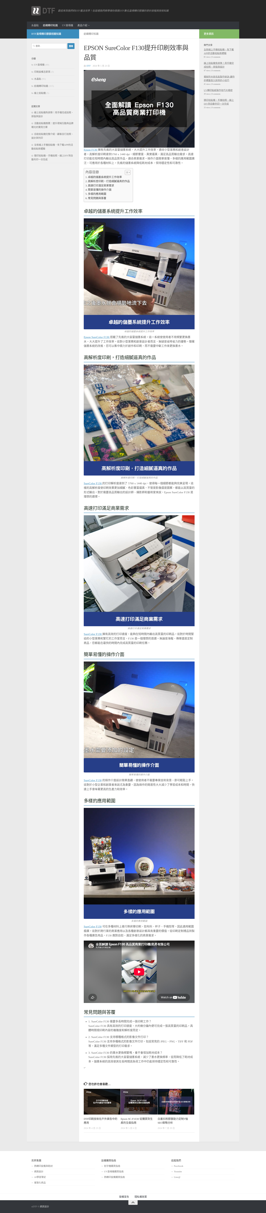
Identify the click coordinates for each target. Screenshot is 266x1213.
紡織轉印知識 (50, 25)
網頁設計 (38, 1171)
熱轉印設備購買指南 (114, 1177)
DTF (89, 66)
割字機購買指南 (112, 1166)
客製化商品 (40, 1182)
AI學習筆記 (40, 1177)
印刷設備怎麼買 (42, 72)
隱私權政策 (141, 1196)
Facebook (178, 1166)
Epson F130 (91, 149)
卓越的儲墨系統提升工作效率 (105, 177)
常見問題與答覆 (97, 198)
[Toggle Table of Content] (126, 172)
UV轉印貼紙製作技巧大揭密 (218, 90)
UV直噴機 (67, 25)
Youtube (178, 1171)
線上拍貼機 (40, 93)
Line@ (177, 1177)
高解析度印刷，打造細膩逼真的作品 (109, 181)
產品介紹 (82, 25)
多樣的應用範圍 (97, 193)
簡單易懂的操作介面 (99, 189)
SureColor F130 (93, 483)
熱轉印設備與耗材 (43, 1166)
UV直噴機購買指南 (114, 1171)
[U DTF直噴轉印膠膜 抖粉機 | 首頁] (43, 10)
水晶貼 (35, 25)
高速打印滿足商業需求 (101, 185)
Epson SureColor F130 (97, 337)
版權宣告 (124, 1196)
